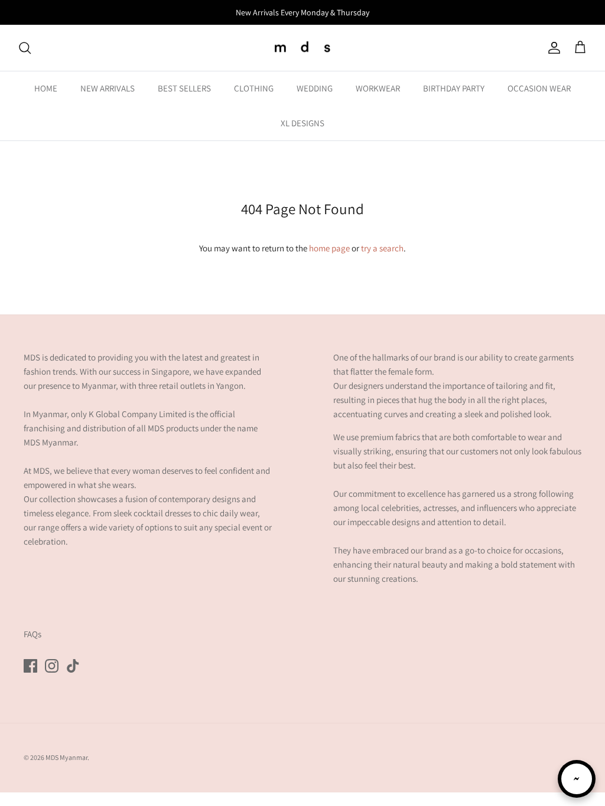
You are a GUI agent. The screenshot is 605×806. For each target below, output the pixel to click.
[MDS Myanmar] (302, 48)
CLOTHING (254, 88)
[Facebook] (30, 666)
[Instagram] (51, 666)
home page (329, 248)
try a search (382, 248)
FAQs (32, 634)
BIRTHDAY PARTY (453, 88)
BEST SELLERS (184, 88)
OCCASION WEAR (539, 88)
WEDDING (315, 88)
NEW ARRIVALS (107, 88)
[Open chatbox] (577, 779)
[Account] (551, 48)
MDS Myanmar (66, 757)
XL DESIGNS (302, 123)
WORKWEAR (378, 88)
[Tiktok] (73, 666)
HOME (45, 88)
